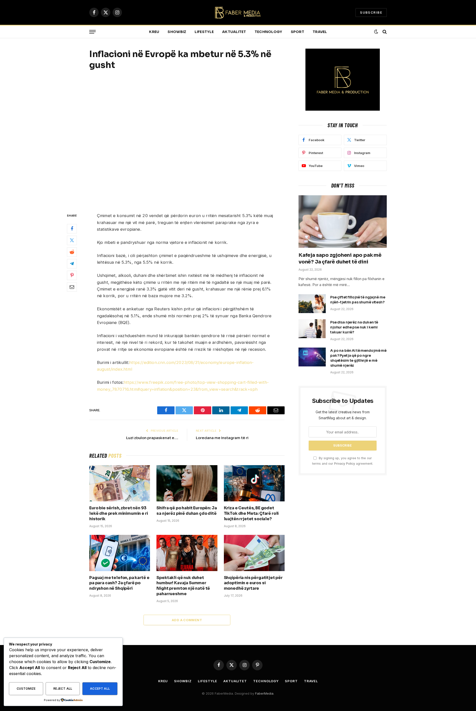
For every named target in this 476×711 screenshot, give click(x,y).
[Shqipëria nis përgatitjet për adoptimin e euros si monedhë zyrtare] (254, 553)
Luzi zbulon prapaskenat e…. (152, 437)
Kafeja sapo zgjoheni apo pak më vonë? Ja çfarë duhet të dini (340, 258)
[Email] (72, 287)
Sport (297, 32)
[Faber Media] (238, 12)
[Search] (384, 31)
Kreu (154, 32)
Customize (26, 688)
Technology (268, 32)
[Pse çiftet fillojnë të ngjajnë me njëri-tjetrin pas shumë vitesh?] (312, 303)
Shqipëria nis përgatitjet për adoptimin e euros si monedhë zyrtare (253, 583)
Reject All (62, 688)
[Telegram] (72, 263)
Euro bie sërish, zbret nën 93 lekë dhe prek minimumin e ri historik (118, 513)
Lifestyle (204, 32)
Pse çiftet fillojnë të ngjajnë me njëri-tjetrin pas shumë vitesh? (357, 299)
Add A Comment (187, 620)
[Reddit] (72, 252)
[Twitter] (72, 240)
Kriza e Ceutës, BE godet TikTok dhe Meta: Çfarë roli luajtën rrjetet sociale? (251, 513)
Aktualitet (234, 32)
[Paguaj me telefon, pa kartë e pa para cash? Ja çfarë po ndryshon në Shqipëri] (119, 553)
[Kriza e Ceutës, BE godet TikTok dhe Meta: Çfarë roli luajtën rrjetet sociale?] (254, 483)
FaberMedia (264, 693)
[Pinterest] (72, 275)
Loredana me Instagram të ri (222, 437)
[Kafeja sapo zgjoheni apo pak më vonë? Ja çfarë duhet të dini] (342, 221)
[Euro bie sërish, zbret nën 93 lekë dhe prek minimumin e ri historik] (119, 483)
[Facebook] (72, 228)
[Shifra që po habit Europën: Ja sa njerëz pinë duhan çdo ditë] (186, 483)
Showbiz (177, 32)
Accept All (100, 688)
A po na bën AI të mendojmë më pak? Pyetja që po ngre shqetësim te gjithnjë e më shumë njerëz (358, 358)
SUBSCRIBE (371, 12)
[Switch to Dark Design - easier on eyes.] (376, 32)
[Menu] (92, 31)
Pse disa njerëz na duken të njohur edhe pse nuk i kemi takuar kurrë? (354, 327)
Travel (320, 32)
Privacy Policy (344, 463)
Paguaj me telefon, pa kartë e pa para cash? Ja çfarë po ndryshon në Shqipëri (119, 583)
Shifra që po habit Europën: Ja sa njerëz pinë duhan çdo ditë (186, 510)
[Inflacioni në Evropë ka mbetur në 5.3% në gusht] (187, 140)
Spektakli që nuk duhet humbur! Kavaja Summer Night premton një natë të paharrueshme (183, 585)
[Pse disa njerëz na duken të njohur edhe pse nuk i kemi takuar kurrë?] (312, 328)
